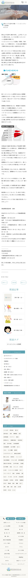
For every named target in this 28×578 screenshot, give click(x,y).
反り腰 (19, 486)
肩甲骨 (16, 480)
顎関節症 (15, 433)
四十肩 (21, 466)
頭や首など (6, 364)
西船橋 (9, 483)
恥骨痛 (22, 463)
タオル (5, 450)
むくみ (14, 490)
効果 (11, 433)
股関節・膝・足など (9, 372)
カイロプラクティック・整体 (11, 358)
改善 (11, 466)
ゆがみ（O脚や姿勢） (9, 380)
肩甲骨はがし (6, 440)
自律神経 (18, 473)
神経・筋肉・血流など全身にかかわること (14, 374)
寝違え (17, 436)
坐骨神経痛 (6, 436)
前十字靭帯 (6, 466)
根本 (12, 486)
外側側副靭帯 (16, 443)
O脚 (22, 473)
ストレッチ (15, 466)
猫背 (15, 486)
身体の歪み (6, 433)
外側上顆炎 (6, 480)
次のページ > (23, 282)
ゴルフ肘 (15, 476)
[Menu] (25, 2)
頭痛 (8, 486)
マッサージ (12, 436)
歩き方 (5, 483)
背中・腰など (7, 369)
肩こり (21, 483)
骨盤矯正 (6, 361)
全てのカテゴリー (8, 355)
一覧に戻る (14, 282)
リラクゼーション (8, 383)
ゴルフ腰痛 (10, 450)
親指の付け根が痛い (8, 463)
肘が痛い (11, 480)
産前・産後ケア (7, 377)
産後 (4, 443)
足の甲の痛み (16, 463)
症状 (20, 433)
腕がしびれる (6, 456)
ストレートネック (7, 473)
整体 (13, 483)
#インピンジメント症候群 (14, 344)
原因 (13, 473)
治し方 (5, 476)
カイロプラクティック (8, 453)
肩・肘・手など (4, 277)
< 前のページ (4, 282)
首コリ (18, 446)
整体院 (15, 450)
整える (16, 430)
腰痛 (17, 483)
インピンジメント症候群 (13, 470)
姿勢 (4, 486)
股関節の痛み (13, 440)
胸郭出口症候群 (17, 453)
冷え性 (9, 490)
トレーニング (19, 456)
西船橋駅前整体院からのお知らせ (12, 385)
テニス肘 (10, 476)
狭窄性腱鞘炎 (21, 460)
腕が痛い (12, 456)
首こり (21, 470)
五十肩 (5, 470)
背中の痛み (9, 443)
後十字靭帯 (13, 446)
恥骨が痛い (20, 440)
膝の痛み (11, 430)
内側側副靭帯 (6, 446)
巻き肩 (5, 490)
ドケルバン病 (14, 460)
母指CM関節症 (6, 460)
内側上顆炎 (21, 476)
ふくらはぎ (6, 430)
